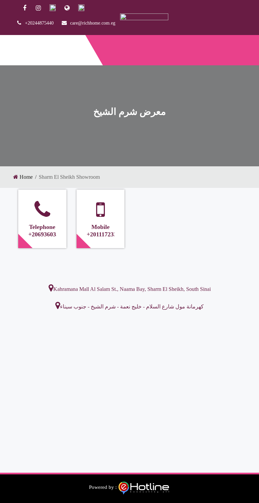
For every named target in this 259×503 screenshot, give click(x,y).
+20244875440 (39, 23)
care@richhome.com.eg (92, 23)
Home (26, 177)
